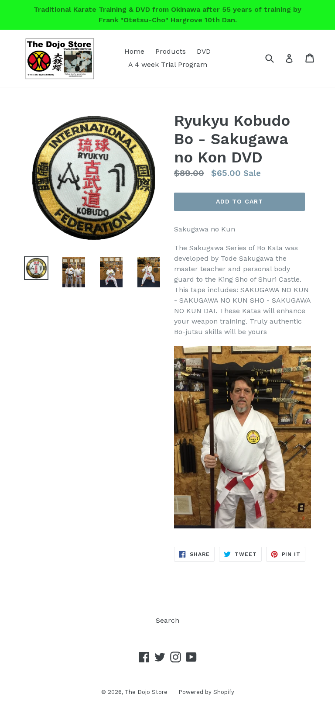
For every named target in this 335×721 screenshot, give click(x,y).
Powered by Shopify (206, 692)
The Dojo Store (146, 692)
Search (167, 620)
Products (170, 51)
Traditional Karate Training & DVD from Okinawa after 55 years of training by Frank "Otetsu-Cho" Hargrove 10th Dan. (167, 14)
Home (134, 51)
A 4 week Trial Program (167, 64)
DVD (204, 51)
